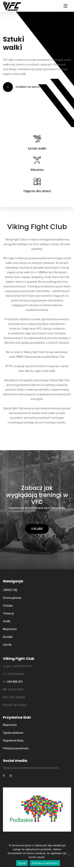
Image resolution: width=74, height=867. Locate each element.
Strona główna (12, 597)
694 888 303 (15, 681)
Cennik (7, 644)
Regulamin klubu (13, 740)
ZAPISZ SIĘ (10, 590)
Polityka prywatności (16, 748)
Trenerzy (8, 613)
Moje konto (10, 629)
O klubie (37, 528)
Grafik (6, 621)
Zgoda (22, 863)
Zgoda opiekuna (13, 732)
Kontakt (8, 636)
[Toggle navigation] (65, 5)
